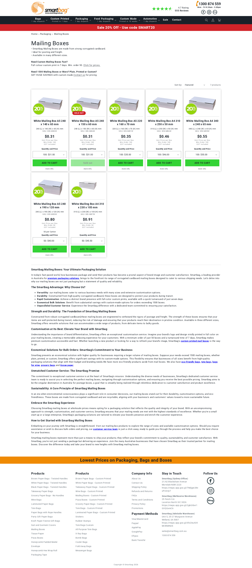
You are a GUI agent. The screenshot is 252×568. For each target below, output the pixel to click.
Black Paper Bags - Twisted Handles (48, 487)
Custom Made (128, 19)
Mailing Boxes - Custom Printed (91, 495)
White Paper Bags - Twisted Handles (49, 483)
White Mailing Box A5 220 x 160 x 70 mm (126, 122)
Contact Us (137, 483)
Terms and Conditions (142, 500)
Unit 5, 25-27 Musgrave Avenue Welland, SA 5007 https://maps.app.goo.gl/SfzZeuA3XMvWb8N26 (180, 519)
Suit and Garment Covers (43, 525)
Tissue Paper (37, 533)
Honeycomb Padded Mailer (44, 542)
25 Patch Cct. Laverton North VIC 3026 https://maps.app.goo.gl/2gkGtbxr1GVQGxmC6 (179, 502)
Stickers (79, 516)
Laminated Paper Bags (42, 504)
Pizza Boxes (37, 538)
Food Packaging (103, 19)
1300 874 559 (210, 4)
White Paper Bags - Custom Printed (93, 483)
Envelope (35, 546)
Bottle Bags (81, 538)
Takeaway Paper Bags (42, 491)
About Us (136, 478)
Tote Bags (36, 508)
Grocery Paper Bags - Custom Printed (94, 504)
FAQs (134, 495)
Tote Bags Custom (85, 525)
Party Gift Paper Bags (42, 516)
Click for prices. (91, 65)
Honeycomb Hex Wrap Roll (44, 550)
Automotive (150, 19)
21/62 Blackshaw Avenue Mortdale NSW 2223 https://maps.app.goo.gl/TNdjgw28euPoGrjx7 (180, 484)
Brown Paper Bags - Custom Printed (93, 478)
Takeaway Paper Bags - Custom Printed (95, 487)
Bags (38, 19)
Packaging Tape (39, 555)
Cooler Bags (82, 542)
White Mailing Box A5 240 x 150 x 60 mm (88, 122)
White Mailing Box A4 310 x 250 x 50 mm (164, 122)
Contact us (79, 75)
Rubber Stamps (83, 521)
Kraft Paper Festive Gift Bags (45, 521)
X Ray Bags (81, 533)
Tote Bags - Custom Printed (89, 508)
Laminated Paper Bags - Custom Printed (95, 512)
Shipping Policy (139, 487)
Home (34, 34)
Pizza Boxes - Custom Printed (90, 500)
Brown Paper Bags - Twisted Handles (49, 478)
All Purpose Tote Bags (86, 529)
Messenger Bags (84, 550)
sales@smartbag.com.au (174, 531)
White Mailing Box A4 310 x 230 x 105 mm (88, 205)
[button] (39, 20)
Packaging (81, 19)
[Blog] (215, 12)
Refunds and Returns (142, 491)
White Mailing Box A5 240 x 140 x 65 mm (50, 122)
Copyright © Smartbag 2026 (126, 565)
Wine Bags (36, 500)
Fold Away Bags (83, 546)
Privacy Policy (138, 504)
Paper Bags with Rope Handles (46, 512)
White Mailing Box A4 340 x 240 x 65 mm (202, 122)
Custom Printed (60, 19)
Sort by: (178, 85)
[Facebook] (203, 12)
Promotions (137, 508)
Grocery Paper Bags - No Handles (47, 495)
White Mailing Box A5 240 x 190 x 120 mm (50, 205)
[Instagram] (209, 12)
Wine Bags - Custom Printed (89, 491)
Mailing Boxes (38, 529)
